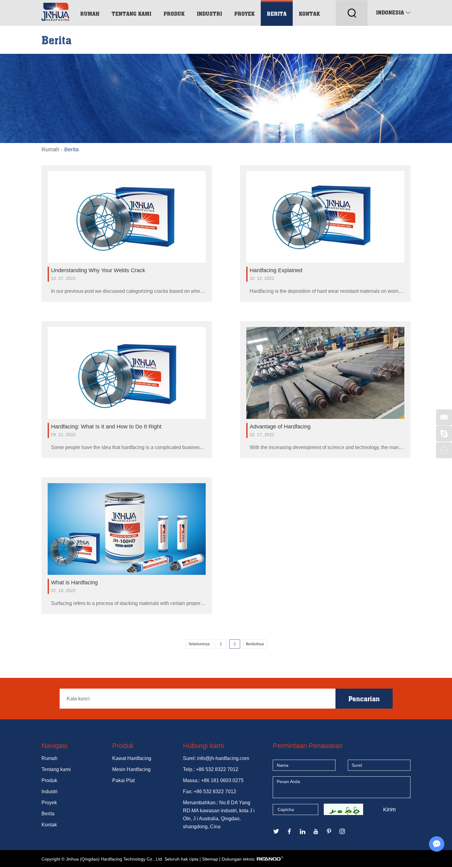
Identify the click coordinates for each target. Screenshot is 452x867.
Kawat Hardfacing (131, 758)
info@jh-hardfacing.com (223, 758)
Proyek (244, 13)
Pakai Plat (123, 780)
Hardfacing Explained (276, 270)
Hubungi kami (203, 746)
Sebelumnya (199, 644)
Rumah (89, 13)
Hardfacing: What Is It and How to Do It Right (106, 427)
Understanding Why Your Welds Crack (98, 270)
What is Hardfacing (74, 582)
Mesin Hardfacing (131, 769)
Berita (277, 13)
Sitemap (210, 859)
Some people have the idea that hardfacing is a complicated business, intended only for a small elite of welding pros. (128, 447)
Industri (209, 13)
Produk (174, 13)
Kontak (309, 13)
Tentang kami (131, 13)
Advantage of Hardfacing (280, 427)
